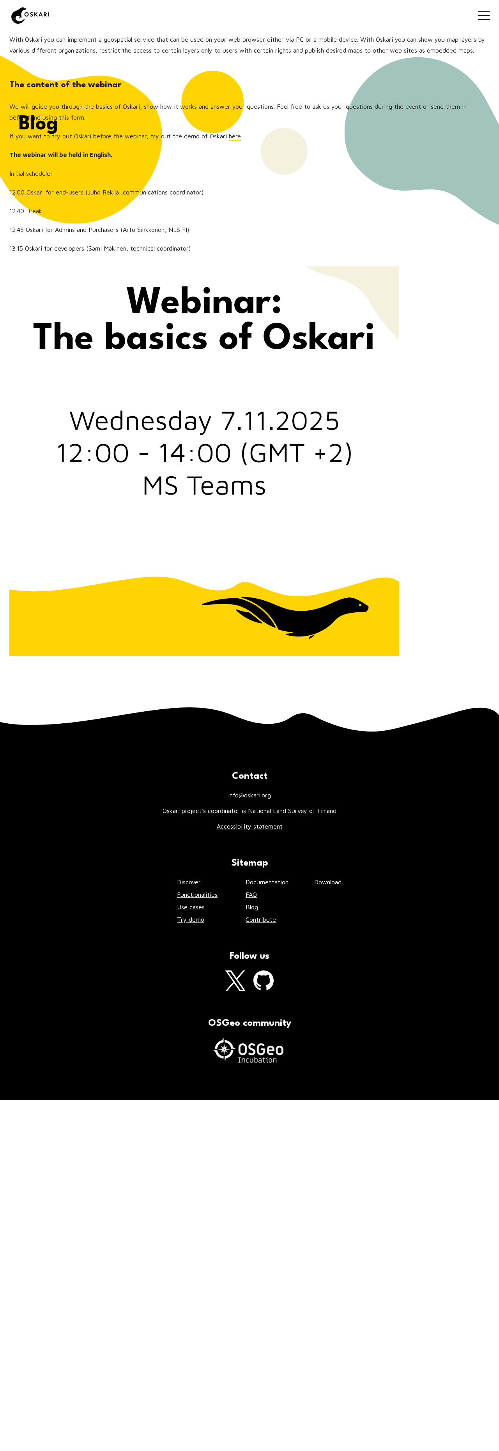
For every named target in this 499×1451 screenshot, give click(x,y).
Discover (189, 881)
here (235, 136)
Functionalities (197, 894)
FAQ (251, 894)
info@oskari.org (249, 795)
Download (328, 881)
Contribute (261, 919)
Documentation (267, 881)
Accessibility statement (250, 826)
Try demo (190, 919)
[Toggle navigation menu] (484, 15)
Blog (252, 906)
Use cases (191, 906)
